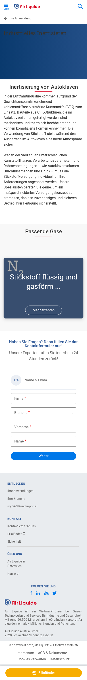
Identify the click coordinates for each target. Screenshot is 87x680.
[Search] (80, 7)
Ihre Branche (16, 498)
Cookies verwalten (31, 659)
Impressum (25, 653)
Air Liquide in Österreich (16, 564)
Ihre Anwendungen (20, 491)
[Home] (21, 602)
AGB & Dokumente (52, 653)
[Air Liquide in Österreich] (27, 6)
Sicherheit (14, 541)
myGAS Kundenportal (22, 506)
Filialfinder (14, 534)
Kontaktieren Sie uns (21, 526)
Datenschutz (60, 659)
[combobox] (80, 7)
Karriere (12, 573)
